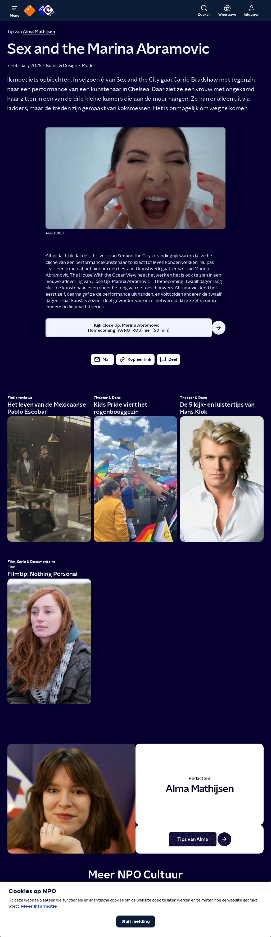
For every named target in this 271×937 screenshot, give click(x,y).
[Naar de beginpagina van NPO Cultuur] (46, 10)
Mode (88, 65)
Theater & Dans (107, 398)
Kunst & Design (61, 65)
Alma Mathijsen (39, 31)
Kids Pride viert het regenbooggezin (120, 408)
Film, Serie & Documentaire (31, 561)
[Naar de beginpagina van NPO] (29, 10)
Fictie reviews (19, 398)
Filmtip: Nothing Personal (42, 574)
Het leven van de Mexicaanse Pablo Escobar (46, 408)
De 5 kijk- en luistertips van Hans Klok (217, 408)
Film (11, 567)
